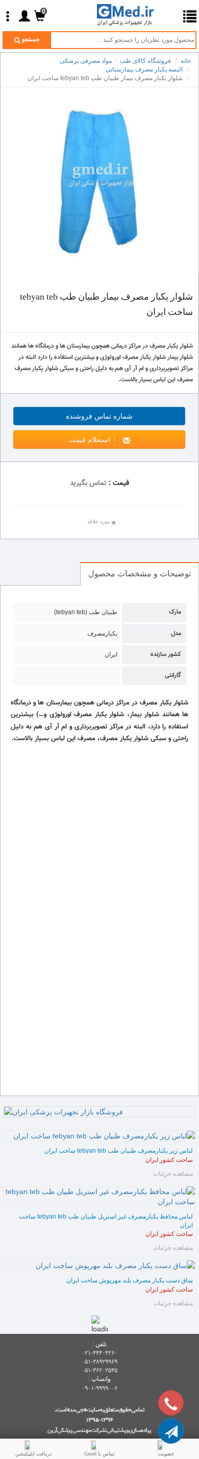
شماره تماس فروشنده (125, 416)
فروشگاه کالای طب (145, 60)
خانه (186, 60)
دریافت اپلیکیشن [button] (33, 1453)
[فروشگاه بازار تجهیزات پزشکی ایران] (99, 1111)
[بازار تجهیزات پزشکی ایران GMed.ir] (133, 14)
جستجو (30, 39)
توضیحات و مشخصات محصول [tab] (139, 573)
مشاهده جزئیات (173, 1173)
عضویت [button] (166, 1453)
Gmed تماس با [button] (99, 1453)
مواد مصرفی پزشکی (86, 60)
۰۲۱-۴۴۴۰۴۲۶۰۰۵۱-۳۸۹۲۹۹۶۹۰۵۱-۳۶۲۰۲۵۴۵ (99, 1361)
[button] (171, 1431)
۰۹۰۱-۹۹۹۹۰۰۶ (99, 1388)
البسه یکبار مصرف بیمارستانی (144, 69)
